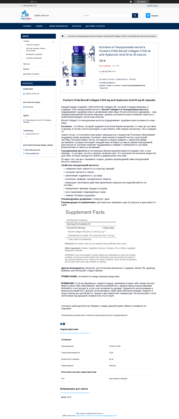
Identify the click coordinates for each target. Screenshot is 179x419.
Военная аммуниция (34, 58)
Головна (27, 26)
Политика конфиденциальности (106, 416)
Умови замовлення (58, 26)
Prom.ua (100, 413)
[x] (64, 324)
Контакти (76, 26)
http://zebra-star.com (32, 150)
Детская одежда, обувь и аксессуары (36, 49)
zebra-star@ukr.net (32, 153)
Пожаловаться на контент (85, 416)
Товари (39, 26)
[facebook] (61, 324)
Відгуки (26, 69)
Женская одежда (32, 45)
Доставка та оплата (95, 26)
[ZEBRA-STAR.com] (26, 20)
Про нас (26, 64)
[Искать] (135, 15)
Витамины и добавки (34, 54)
